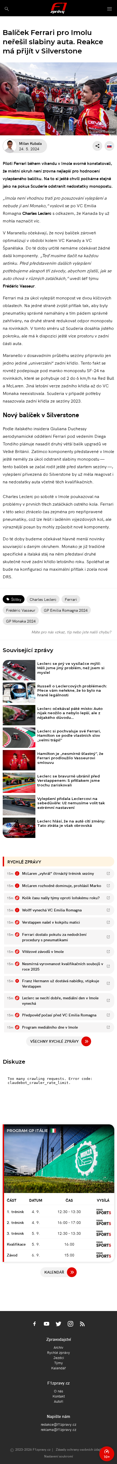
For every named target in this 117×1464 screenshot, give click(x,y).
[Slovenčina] (109, 146)
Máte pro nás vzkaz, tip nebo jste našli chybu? (71, 631)
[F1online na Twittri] (58, 1324)
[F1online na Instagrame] (70, 1324)
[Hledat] (6, 8)
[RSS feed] (82, 1324)
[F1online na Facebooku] (35, 1324)
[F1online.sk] (58, 8)
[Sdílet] (97, 146)
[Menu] (109, 9)
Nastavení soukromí (58, 1456)
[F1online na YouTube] (47, 1324)
